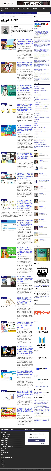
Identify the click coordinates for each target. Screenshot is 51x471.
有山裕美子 (41, 219)
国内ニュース (37, 86)
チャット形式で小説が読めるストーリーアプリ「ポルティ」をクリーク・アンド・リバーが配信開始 (25, 155)
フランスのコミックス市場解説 (40, 106)
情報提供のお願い (4, 442)
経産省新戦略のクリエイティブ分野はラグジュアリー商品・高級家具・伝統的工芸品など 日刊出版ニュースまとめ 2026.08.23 (42, 40)
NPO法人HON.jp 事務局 (44, 180)
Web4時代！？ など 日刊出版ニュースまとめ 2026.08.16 (41, 74)
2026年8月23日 (37, 42)
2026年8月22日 (37, 47)
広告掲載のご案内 (4, 438)
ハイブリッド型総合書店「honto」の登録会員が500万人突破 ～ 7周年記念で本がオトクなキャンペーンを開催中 (25, 129)
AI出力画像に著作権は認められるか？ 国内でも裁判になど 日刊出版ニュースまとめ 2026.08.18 (41, 65)
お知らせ (28, 8)
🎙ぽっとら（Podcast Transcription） (41, 117)
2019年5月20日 (21, 69)
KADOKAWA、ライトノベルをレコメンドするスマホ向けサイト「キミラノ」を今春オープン (25, 324)
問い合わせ (3, 466)
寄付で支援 (3, 464)
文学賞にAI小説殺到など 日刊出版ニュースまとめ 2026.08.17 (41, 70)
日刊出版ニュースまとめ (39, 88)
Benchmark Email (44, 400)
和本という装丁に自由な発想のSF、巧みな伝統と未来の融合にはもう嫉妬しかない (24, 65)
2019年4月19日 (21, 180)
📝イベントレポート (38, 115)
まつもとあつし (42, 213)
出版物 (23, 8)
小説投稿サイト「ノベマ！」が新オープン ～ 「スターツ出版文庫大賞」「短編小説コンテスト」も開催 (25, 175)
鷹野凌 (40, 154)
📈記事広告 (36, 119)
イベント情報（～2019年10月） (40, 144)
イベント (18, 8)
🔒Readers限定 (37, 95)
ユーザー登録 (42, 8)
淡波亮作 (36, 393)
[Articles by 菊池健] (36, 235)
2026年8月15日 (37, 80)
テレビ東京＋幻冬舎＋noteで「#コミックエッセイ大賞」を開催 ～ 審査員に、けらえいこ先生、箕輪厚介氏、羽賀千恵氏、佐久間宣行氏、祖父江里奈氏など (25, 204)
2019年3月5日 (21, 355)
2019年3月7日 (21, 305)
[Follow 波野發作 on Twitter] (11, 35)
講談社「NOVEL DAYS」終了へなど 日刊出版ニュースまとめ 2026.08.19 (41, 61)
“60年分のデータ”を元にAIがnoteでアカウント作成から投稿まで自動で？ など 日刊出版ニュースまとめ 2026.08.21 (41, 50)
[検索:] (43, 13)
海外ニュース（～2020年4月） (40, 140)
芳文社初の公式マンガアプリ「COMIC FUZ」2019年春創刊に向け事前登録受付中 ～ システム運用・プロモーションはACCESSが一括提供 (25, 350)
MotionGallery (37, 405)
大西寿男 (41, 206)
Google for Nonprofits (41, 403)
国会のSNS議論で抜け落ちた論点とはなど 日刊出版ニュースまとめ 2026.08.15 (41, 78)
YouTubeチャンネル (5, 444)
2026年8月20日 (37, 58)
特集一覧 (12, 8)
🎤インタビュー (37, 113)
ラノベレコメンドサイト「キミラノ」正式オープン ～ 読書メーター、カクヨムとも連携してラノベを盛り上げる (24, 251)
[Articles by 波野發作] (36, 196)
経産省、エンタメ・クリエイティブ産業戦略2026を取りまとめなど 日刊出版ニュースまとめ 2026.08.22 (42, 45)
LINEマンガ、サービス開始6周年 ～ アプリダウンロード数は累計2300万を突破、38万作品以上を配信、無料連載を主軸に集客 (25, 107)
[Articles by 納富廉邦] (36, 228)
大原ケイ (41, 160)
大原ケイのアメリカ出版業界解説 (41, 109)
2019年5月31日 (21, 46)
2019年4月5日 (21, 283)
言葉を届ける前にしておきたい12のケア (41, 99)
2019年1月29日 (21, 398)
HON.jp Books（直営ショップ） (40, 132)
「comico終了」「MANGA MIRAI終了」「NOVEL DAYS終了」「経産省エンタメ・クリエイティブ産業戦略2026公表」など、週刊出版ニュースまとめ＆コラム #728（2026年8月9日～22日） (41, 33)
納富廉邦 (41, 226)
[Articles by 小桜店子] (36, 169)
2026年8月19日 (37, 62)
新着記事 (6, 8)
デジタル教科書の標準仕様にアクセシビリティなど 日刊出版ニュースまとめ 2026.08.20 (42, 56)
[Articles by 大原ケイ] (36, 163)
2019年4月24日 (21, 134)
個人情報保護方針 (4, 452)
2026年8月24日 (37, 37)
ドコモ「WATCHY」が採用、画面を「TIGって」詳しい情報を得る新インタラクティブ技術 (25, 279)
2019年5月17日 (21, 92)
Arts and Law (37, 400)
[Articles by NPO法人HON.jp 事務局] (36, 182)
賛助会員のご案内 (4, 440)
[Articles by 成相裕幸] (36, 189)
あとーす (36, 392)
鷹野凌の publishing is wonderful (41, 104)
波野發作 (29, 46)
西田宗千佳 (41, 200)
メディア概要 (35, 8)
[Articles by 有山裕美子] (36, 222)
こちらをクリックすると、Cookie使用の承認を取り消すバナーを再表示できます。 (41, 420)
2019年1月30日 (21, 378)
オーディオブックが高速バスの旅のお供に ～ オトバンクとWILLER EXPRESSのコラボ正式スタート (25, 42)
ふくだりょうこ (42, 239)
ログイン (2, 454)
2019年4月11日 (21, 210)
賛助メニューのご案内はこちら (42, 386)
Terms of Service (39, 469)
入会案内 (2, 462)
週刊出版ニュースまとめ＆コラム (40, 90)
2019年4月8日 (21, 256)
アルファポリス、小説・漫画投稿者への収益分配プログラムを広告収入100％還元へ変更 (25, 410)
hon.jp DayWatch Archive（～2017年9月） (42, 147)
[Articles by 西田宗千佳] (36, 202)
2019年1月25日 (21, 415)
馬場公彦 (41, 173)
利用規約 (2, 450)
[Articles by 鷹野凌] (36, 156)
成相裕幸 (41, 186)
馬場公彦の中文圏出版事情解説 (40, 111)
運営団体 (2, 10)
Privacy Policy (31, 469)
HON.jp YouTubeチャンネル (40, 127)
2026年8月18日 (37, 67)
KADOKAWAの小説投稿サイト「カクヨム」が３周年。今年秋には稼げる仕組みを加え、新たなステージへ (25, 223)
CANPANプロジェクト (38, 402)
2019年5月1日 (21, 112)
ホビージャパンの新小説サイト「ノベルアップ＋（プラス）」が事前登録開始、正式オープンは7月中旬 (25, 88)
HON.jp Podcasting (38, 129)
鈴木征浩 (40, 392)
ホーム (2, 8)
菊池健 (40, 232)
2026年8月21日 (37, 53)
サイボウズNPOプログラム (42, 410)
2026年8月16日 (37, 76)
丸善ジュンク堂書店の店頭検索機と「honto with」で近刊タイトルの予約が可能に (25, 373)
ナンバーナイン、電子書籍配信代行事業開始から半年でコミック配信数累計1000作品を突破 (25, 393)
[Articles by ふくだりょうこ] (36, 242)
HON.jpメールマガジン (5, 434)
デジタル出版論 (37, 102)
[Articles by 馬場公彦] (36, 176)
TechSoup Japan (37, 407)
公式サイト (36, 134)
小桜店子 (41, 167)
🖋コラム (36, 97)
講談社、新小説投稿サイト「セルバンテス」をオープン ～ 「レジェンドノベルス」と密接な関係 (24, 300)
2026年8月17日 (37, 72)
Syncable (45, 406)
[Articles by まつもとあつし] (36, 215)
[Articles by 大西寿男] (36, 209)
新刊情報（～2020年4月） (39, 142)
